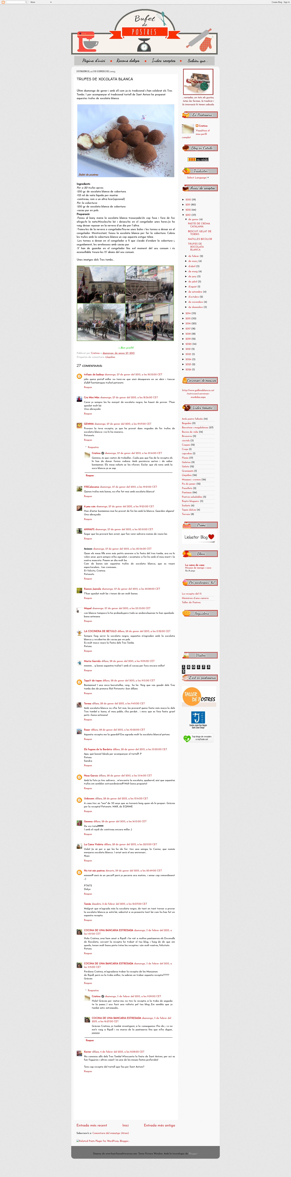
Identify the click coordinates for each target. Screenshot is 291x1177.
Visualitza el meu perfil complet (196, 134)
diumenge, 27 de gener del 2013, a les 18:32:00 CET (133, 374)
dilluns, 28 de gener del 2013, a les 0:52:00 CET (144, 631)
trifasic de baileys (94, 374)
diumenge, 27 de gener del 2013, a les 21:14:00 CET (133, 453)
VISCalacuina (91, 487)
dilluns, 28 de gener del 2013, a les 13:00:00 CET (140, 749)
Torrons (186, 514)
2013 (188, 215)
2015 (188, 318)
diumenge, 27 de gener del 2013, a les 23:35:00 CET (121, 608)
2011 (188, 205)
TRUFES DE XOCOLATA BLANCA (196, 247)
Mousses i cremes (191, 480)
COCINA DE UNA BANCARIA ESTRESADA (108, 930)
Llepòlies (110, 357)
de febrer (194, 256)
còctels (186, 440)
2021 (188, 349)
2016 (188, 323)
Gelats (185, 466)
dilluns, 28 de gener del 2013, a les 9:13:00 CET (129, 681)
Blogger (193, 1154)
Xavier (87, 1052)
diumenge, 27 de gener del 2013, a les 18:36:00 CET (129, 397)
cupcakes (187, 453)
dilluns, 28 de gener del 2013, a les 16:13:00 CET (120, 821)
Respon (88, 387)
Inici (125, 1125)
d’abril (192, 266)
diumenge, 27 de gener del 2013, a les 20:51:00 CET (124, 529)
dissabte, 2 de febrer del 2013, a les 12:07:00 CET (119, 904)
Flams (185, 458)
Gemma (88, 821)
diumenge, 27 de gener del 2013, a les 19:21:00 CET (128, 487)
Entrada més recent (92, 1125)
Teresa (87, 703)
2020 (189, 344)
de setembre (195, 292)
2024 (189, 359)
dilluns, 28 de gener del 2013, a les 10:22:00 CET (118, 730)
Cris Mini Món (91, 397)
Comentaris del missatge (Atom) (110, 1133)
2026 (189, 369)
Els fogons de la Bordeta (98, 749)
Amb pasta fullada (192, 419)
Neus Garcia (91, 776)
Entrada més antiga (159, 1125)
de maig (193, 271)
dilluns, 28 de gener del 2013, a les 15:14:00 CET (121, 798)
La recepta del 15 (191, 594)
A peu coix (89, 506)
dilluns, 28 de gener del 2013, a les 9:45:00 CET (118, 703)
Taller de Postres (191, 602)
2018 (188, 334)
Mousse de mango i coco (198, 568)
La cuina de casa (194, 565)
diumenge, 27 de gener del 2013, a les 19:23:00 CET (125, 506)
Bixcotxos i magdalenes (195, 427)
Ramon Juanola (92, 589)
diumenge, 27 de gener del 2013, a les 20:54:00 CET (122, 549)
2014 (188, 313)
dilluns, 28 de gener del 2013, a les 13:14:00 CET (125, 776)
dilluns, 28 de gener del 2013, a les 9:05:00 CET (128, 661)
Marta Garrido (92, 661)
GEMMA (89, 424)
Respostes (93, 447)
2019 (188, 339)
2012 (188, 210)
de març (193, 261)
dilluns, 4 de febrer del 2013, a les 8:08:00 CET (118, 1052)
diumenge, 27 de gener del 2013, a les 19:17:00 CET (123, 424)
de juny (192, 276)
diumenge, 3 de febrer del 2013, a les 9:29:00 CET (133, 996)
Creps (185, 449)
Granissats (187, 471)
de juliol (193, 282)
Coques (186, 445)
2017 (188, 329)
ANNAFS (89, 529)
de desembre (196, 307)
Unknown (89, 798)
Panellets (187, 488)
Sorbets (186, 505)
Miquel (88, 608)
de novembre (196, 302)
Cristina (96, 453)
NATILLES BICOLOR (200, 239)
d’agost (192, 287)
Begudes (186, 423)
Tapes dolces (189, 510)
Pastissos (187, 492)
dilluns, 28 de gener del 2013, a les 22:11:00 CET (130, 844)
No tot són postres (94, 871)
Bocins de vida (190, 432)
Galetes (186, 462)
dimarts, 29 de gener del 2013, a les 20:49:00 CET (134, 871)
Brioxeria (187, 436)
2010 (189, 200)
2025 (189, 364)
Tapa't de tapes (93, 681)
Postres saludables (192, 497)
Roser (87, 730)
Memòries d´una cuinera (195, 598)
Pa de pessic (189, 484)
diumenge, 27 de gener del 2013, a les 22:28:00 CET (131, 589)
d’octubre (194, 297)
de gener (193, 219)
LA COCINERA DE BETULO (100, 631)
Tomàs (87, 904)
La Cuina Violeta (93, 844)
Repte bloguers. (190, 501)
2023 (189, 354)
